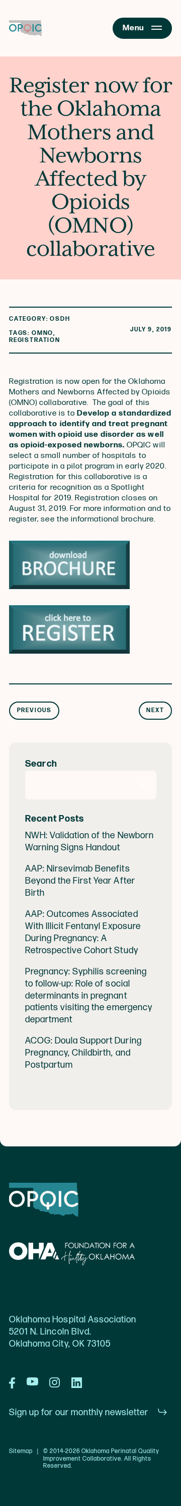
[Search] (143, 785)
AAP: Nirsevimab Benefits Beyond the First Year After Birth (80, 880)
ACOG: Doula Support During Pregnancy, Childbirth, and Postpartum (83, 1052)
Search (41, 764)
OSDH (60, 319)
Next (155, 710)
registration (34, 340)
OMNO (42, 333)
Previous (34, 710)
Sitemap (21, 1451)
